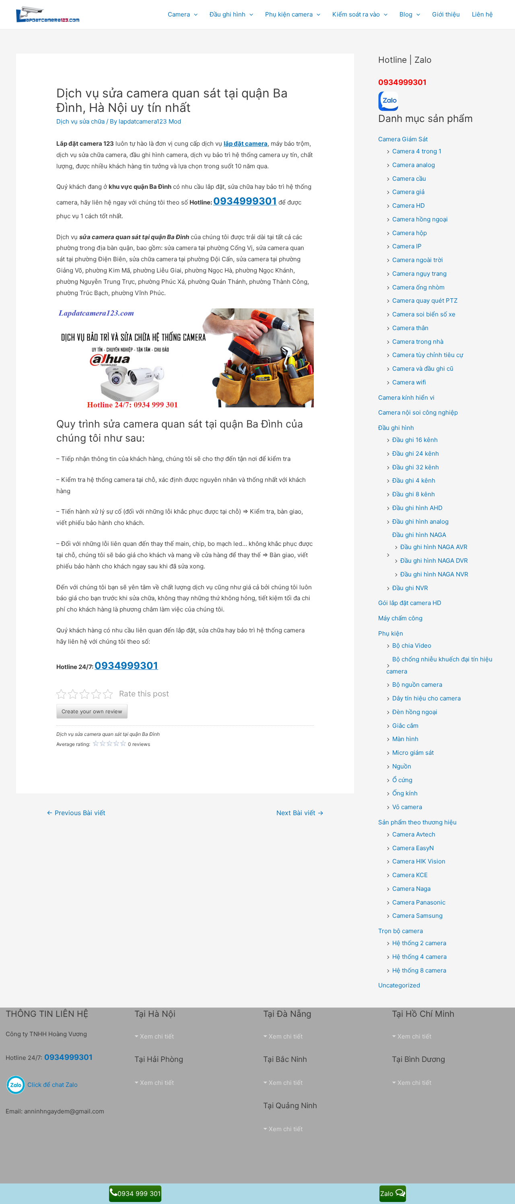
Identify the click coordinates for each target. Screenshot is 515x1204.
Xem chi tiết (157, 1036)
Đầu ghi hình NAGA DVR (434, 560)
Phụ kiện (390, 633)
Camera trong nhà (417, 341)
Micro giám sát (413, 752)
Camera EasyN (413, 848)
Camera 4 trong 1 (416, 151)
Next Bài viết (299, 813)
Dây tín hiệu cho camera (426, 698)
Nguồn (401, 766)
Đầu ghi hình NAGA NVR (434, 574)
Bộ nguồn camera (417, 684)
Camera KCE (410, 875)
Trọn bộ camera (400, 931)
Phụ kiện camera (289, 14)
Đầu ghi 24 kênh (415, 453)
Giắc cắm (405, 725)
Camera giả (408, 192)
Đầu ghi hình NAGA (419, 535)
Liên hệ (482, 14)
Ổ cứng (402, 780)
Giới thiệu (446, 14)
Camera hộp (409, 233)
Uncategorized (399, 985)
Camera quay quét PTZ (424, 300)
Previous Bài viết (76, 813)
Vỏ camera (407, 807)
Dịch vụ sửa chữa (80, 121)
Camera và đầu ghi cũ (422, 368)
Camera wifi (409, 382)
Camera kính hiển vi (406, 397)
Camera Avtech (413, 834)
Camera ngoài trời (417, 260)
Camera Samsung (417, 915)
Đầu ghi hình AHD (417, 508)
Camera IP (407, 246)
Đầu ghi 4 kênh (413, 480)
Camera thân (410, 328)
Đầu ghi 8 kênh (413, 494)
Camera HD (408, 205)
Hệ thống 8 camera (419, 970)
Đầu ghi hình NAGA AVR (434, 547)
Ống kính (405, 793)
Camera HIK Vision (418, 861)
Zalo (388, 1194)
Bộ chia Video (411, 645)
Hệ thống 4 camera (419, 956)
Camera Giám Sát (403, 139)
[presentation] (194, 14)
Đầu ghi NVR (410, 588)
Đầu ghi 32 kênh (415, 467)
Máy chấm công (400, 618)
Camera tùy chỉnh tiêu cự (427, 355)
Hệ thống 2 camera (419, 943)
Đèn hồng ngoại (414, 712)
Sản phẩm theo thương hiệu (417, 822)
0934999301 (402, 82)
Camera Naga (411, 888)
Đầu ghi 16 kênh (415, 440)
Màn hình (405, 739)
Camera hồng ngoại (420, 219)
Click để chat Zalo (52, 1084)
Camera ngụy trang (419, 273)
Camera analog (413, 165)
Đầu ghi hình (396, 428)
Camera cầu (409, 178)
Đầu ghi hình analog (420, 521)
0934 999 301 (139, 1194)
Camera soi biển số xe (423, 314)
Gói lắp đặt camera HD (409, 603)
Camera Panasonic (418, 902)
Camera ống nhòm (418, 287)
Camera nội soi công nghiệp (418, 412)
